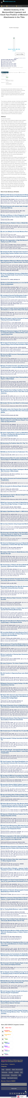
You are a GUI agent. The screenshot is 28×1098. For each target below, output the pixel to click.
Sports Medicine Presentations (4, 1055)
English (21, 1096)
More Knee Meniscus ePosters (10, 192)
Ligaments (8, 1069)
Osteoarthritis (14, 1075)
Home (3, 6)
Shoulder (11, 1072)
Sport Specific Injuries (12, 1078)
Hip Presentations (4, 1036)
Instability (16, 1072)
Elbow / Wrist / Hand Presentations (6, 1032)
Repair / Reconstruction (17, 1069)
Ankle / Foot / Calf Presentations (6, 1028)
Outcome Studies (5, 1075)
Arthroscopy (4, 1072)
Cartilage (4, 1078)
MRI (20, 1075)
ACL (21, 1072)
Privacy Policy (4, 1064)
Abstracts (19, 6)
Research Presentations (5, 1051)
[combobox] (21, 1096)
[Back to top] (23, 1089)
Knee (3, 1069)
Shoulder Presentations (5, 1043)
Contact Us (12, 1064)
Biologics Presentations (5, 1047)
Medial (12, 80)
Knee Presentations (4, 1039)
